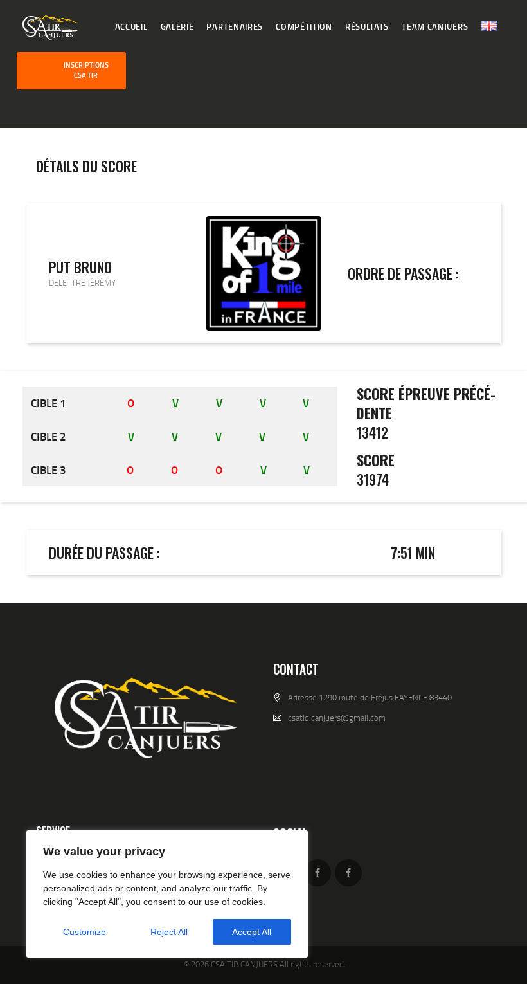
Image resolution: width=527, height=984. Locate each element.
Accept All (251, 932)
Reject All (169, 932)
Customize (84, 932)
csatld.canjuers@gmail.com (337, 718)
